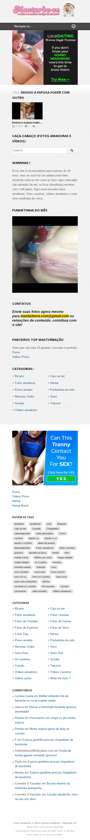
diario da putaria (46, 543)
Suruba (19, 403)
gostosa (18, 552)
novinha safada (22, 567)
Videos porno (23, 678)
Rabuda (41, 567)
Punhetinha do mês (62, 389)
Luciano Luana (24, 696)
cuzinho (18, 538)
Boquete (61, 524)
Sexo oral (61, 576)
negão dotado (21, 562)
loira (67, 552)
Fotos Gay (21, 634)
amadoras (35, 524)
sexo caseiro (58, 572)
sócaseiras (20, 591)
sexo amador (21, 572)
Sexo (53, 396)
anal (49, 524)
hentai (55, 552)
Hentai (54, 383)
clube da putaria (44, 533)
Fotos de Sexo (59, 627)
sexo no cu (20, 576)
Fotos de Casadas (26, 621)
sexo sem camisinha (25, 581)
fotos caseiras (67, 548)
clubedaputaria (22, 533)
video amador (39, 591)
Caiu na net (57, 376)
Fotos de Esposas (26, 627)
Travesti (55, 403)
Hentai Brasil (20, 505)
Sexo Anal (21, 653)
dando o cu (51, 538)
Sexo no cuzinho (41, 576)
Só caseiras (22, 659)
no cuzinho (41, 562)
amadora (19, 524)
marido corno (21, 557)
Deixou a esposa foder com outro (32, 122)
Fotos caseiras (59, 615)
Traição (19, 665)
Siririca (46, 581)
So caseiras (48, 586)
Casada (36, 528)
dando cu (34, 538)
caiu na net (20, 528)
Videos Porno (20, 357)
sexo (53, 567)
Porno (16, 352)
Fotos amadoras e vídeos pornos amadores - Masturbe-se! (45, 823)
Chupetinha (53, 528)
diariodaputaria (22, 548)
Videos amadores (62, 591)
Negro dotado (65, 557)
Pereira (19, 718)
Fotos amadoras (25, 383)
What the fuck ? (60, 678)
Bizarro (19, 376)
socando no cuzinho (25, 586)
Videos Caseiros (60, 672)
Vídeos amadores (26, 410)
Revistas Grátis (25, 396)
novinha (57, 562)
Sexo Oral (56, 653)
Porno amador (24, 389)
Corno (62, 533)
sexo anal (40, 572)
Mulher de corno (43, 557)
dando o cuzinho (23, 543)
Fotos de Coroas (60, 621)
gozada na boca (37, 552)
